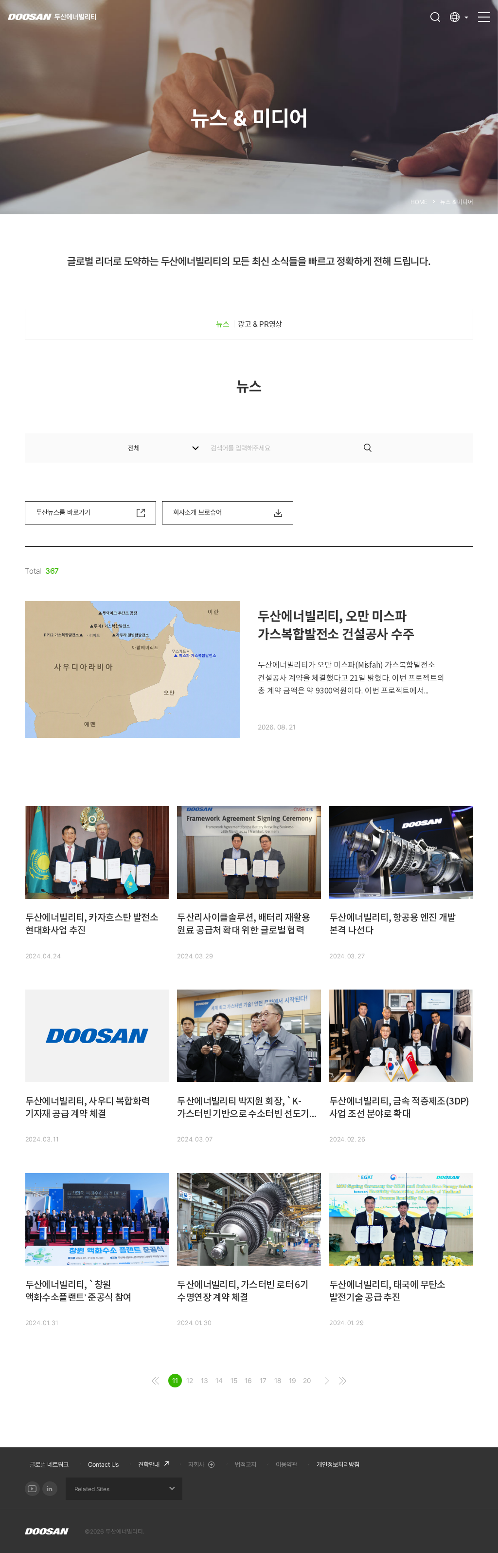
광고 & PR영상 (260, 324)
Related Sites (91, 1489)
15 (234, 1381)
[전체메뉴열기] (484, 12)
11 (175, 1381)
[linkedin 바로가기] (49, 1489)
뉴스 (222, 324)
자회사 (196, 1464)
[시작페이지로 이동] (155, 1380)
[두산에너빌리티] (52, 17)
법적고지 (245, 1464)
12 (189, 1381)
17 (263, 1381)
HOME (418, 202)
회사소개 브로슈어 (197, 512)
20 (307, 1381)
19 (292, 1381)
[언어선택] (459, 17)
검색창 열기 (435, 17)
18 (278, 1381)
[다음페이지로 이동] (326, 1380)
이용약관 (286, 1464)
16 (248, 1381)
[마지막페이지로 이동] (342, 1380)
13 (204, 1381)
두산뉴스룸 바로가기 (63, 512)
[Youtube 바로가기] (32, 1489)
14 (219, 1381)
